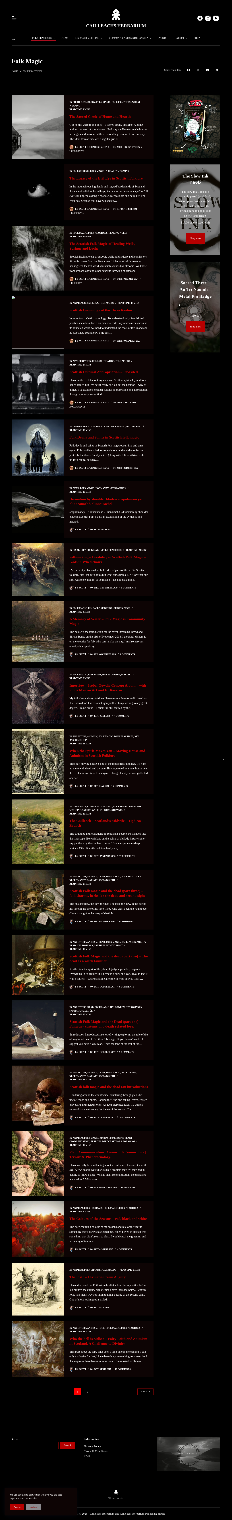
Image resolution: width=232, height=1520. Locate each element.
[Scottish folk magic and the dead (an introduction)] (38, 1096)
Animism (78, 303)
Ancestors (79, 736)
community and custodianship (128, 38)
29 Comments (77, 407)
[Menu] (14, 18)
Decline (33, 1507)
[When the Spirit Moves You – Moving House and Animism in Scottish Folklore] (38, 761)
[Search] (13, 38)
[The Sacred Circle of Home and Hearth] (38, 127)
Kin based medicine (87, 38)
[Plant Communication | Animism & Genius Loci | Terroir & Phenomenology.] (38, 1163)
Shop (197, 38)
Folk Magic (103, 102)
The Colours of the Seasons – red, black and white (108, 1219)
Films (64, 38)
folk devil (103, 426)
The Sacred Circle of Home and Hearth (100, 116)
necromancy (118, 488)
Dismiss (224, 760)
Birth (76, 102)
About (180, 38)
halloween (128, 942)
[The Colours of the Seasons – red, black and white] (38, 1229)
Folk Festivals (93, 1208)
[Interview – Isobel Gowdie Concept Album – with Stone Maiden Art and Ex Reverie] (38, 696)
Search (15, 1439)
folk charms (81, 171)
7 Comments (120, 786)
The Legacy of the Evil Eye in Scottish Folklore (106, 178)
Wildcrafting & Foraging (118, 1141)
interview (94, 674)
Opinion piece (121, 608)
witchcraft (134, 426)
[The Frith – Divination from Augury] (38, 1289)
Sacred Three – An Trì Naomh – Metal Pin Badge (195, 289)
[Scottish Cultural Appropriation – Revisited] (38, 384)
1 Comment (76, 283)
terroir (96, 1141)
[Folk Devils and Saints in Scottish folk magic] (38, 447)
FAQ (87, 1456)
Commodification (103, 361)
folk (102, 1328)
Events (162, 38)
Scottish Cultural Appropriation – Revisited (104, 372)
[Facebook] (200, 18)
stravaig (117, 810)
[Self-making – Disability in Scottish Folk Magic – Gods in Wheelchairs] (38, 569)
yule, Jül (87, 1011)
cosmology (88, 102)
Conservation (96, 806)
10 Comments (123, 1369)
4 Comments (76, 213)
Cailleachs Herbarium (116, 25)
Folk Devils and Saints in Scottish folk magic (104, 437)
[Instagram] (208, 18)
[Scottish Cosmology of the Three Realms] (38, 322)
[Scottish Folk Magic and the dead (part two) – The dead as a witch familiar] (38, 965)
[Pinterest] (207, 70)
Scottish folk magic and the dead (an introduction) (108, 1087)
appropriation (82, 361)
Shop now (195, 238)
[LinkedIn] (217, 70)
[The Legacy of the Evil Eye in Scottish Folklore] (38, 192)
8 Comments (127, 654)
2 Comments (76, 151)
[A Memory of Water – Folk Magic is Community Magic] (38, 631)
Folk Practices (42, 38)
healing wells (118, 233)
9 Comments (126, 1052)
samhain (92, 880)
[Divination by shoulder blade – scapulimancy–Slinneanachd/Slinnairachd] (38, 509)
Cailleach (79, 806)
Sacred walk (90, 810)
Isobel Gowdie (111, 674)
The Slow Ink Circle (195, 179)
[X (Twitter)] (198, 70)
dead (76, 488)
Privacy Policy (92, 1446)
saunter (105, 810)
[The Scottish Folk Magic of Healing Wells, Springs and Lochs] (38, 258)
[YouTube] (216, 18)
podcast (126, 674)
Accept (17, 1507)
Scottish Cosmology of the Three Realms (100, 310)
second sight (107, 880)
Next (144, 1391)
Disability (79, 550)
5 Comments (128, 587)
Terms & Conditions (95, 1451)
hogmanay (102, 488)
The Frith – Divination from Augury (97, 1277)
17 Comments (127, 856)
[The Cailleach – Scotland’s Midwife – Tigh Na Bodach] (38, 831)
